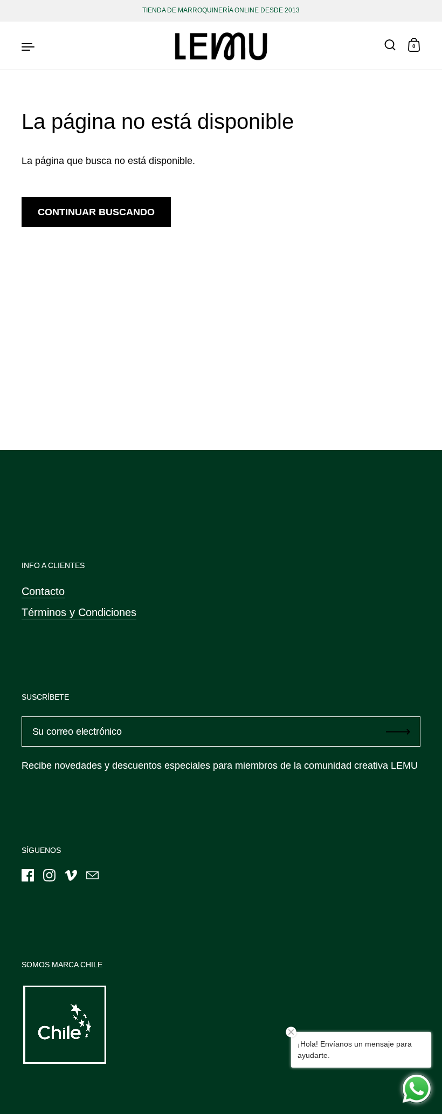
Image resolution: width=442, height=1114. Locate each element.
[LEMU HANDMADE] (221, 46)
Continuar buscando (96, 212)
